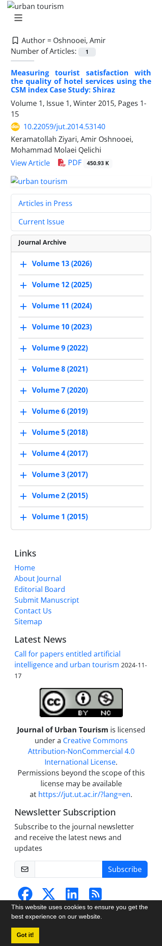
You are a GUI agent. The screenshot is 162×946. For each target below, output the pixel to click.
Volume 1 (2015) (60, 516)
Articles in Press (45, 203)
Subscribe (125, 869)
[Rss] (95, 897)
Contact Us (33, 611)
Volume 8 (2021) (60, 369)
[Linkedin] (72, 897)
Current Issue (41, 222)
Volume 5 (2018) (60, 432)
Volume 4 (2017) (60, 453)
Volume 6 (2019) (60, 411)
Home (24, 568)
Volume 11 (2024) (62, 306)
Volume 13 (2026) (62, 263)
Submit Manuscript (46, 600)
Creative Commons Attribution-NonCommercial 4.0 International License (81, 751)
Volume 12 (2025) (62, 284)
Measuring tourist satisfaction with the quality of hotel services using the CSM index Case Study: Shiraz (81, 81)
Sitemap (28, 621)
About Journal (37, 578)
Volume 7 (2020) (60, 390)
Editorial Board (39, 589)
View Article (30, 163)
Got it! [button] (25, 935)
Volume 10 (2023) (62, 327)
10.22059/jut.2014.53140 (64, 126)
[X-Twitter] (48, 897)
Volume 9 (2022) (60, 348)
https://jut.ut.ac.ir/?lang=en (84, 794)
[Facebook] (25, 897)
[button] (105, 917)
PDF (87, 162)
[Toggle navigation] (78, 18)
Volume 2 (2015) (60, 495)
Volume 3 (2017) (60, 474)
